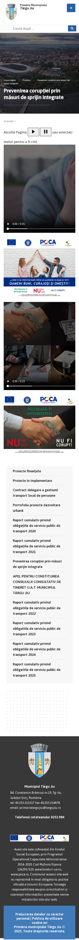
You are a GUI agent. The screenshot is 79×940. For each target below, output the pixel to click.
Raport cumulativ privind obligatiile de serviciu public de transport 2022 (36, 607)
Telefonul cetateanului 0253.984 (39, 817)
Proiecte (26, 80)
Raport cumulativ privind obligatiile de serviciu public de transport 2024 (36, 649)
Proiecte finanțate (27, 471)
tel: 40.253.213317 (22, 803)
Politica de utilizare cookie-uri (47, 920)
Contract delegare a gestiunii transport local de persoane (35, 492)
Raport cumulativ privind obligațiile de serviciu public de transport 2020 (36, 525)
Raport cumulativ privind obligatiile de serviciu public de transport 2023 (36, 628)
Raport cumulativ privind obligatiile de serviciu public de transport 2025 (36, 669)
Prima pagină (10, 80)
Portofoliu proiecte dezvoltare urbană (36, 507)
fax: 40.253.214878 (47, 803)
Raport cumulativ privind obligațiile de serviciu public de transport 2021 (36, 546)
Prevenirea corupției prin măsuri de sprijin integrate (37, 564)
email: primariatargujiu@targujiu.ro (35, 807)
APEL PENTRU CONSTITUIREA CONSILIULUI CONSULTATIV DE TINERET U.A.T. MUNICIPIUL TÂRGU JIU (37, 584)
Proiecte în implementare (32, 481)
